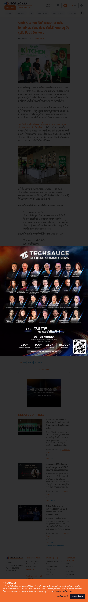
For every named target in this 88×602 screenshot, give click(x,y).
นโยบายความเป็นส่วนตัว (63, 591)
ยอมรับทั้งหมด (77, 596)
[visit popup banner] (44, 301)
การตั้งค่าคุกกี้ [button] (62, 596)
